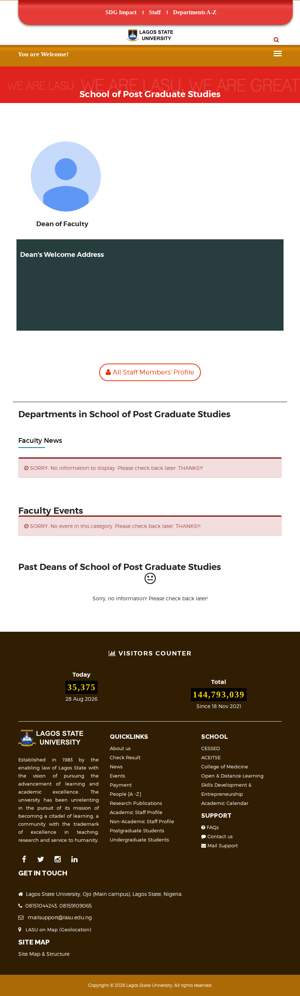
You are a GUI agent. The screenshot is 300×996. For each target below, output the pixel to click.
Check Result (125, 757)
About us (120, 748)
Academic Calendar (224, 803)
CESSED (210, 748)
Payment (121, 785)
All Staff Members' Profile (152, 372)
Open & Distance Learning (232, 776)
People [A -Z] (125, 794)
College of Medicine (224, 766)
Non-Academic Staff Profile (142, 821)
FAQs (212, 827)
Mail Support (222, 845)
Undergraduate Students (139, 840)
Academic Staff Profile (136, 812)
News (116, 766)
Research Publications (136, 803)
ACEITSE (211, 757)
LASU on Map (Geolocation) (57, 929)
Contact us (219, 836)
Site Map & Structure (44, 954)
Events (117, 776)
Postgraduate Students (137, 830)
